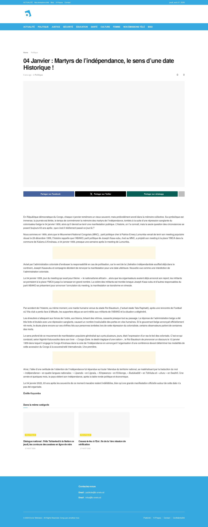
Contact (67, 2)
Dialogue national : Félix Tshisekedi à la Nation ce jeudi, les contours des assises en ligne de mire (48, 443)
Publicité (147, 517)
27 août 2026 (30, 448)
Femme (116, 26)
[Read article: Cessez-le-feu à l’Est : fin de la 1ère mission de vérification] (104, 425)
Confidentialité (179, 517)
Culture (105, 26)
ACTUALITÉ (28, 2)
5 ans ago (27, 74)
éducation (82, 26)
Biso (52, 2)
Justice (56, 26)
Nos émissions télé (41, 2)
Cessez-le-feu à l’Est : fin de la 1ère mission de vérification (102, 443)
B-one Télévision (35, 518)
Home (25, 52)
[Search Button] (184, 26)
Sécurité (68, 26)
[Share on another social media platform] (181, 194)
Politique (43, 26)
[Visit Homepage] (27, 14)
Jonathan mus (73, 518)
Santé (94, 26)
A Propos (59, 2)
